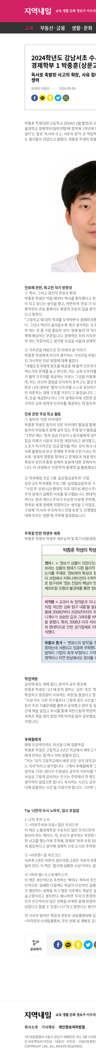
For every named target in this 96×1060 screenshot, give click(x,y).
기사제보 (48, 1027)
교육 (29, 27)
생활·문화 (82, 27)
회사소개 (31, 1027)
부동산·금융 (52, 27)
